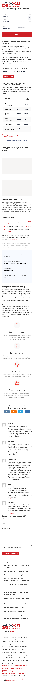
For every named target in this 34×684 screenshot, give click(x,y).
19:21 (26, 119)
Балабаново (9, 124)
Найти (17, 34)
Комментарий (6, 528)
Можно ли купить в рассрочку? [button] (13, 575)
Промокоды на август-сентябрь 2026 (12, 668)
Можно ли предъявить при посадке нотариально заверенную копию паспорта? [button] (17, 579)
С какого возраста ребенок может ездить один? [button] (16, 599)
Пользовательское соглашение (11, 667)
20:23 (26, 124)
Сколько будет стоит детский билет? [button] (15, 603)
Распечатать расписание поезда (17, 140)
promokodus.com (13, 239)
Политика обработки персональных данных (14, 665)
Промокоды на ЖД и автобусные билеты (14, 673)
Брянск (5, 73)
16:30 (26, 104)
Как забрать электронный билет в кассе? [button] (16, 618)
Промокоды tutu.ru (7, 670)
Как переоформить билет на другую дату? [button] (16, 571)
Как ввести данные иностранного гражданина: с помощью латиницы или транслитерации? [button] (16, 592)
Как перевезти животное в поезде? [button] (14, 611)
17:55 (19, 114)
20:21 (19, 124)
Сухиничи (8, 113)
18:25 (26, 114)
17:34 (26, 109)
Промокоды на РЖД (8, 671)
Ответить (12, 438)
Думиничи (8, 109)
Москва (23, 73)
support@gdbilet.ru (11, 680)
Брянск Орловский (8, 104)
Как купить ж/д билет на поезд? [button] (13, 562)
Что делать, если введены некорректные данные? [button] (16, 566)
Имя (3, 518)
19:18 (19, 119)
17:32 (19, 109)
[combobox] (17, 15)
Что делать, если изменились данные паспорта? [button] (15, 585)
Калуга (8, 119)
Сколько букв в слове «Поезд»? (12, 547)
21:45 (19, 129)
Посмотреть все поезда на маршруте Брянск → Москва (15, 136)
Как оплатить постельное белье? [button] (14, 607)
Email (4, 523)
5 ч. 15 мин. (16, 71)
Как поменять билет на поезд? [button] (13, 615)
